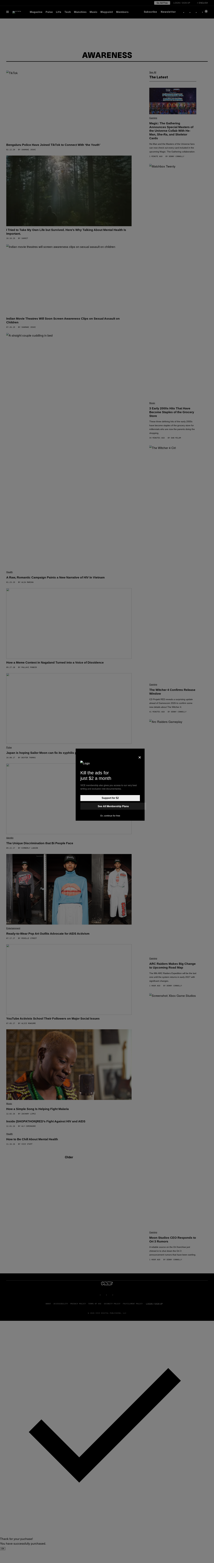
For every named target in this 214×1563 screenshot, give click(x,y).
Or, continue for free (110, 815)
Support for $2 (110, 798)
